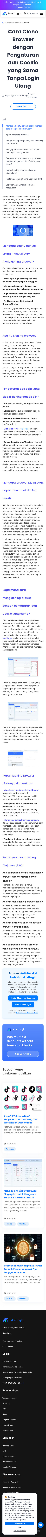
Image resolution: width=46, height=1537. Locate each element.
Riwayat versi (7, 1425)
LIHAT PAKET (21, 7)
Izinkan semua (20, 1523)
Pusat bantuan (8, 1456)
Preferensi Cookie (20, 1531)
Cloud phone (7, 1346)
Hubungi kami (7, 1445)
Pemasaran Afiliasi (9, 1361)
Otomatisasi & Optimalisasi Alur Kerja (17, 1372)
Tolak (20, 1527)
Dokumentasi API (9, 1462)
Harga (4, 1414)
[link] (10, 1149)
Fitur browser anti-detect (12, 1341)
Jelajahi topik (7, 1430)
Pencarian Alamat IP (10, 1482)
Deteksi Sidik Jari (9, 1467)
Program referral (9, 1420)
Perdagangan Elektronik (12, 1378)
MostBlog (6, 1403)
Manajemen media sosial (12, 1367)
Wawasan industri (14, 22)
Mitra (4, 1409)
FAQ (4, 1451)
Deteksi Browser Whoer (11, 1487)
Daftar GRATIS (23, 106)
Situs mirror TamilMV (10, 1493)
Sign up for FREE (23, 1054)
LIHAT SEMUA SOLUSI (11, 1383)
